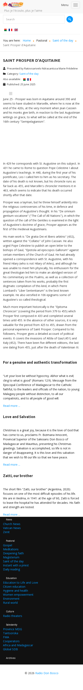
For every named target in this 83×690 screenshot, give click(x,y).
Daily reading (11, 569)
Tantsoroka (10, 633)
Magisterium (11, 557)
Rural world (10, 603)
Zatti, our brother (18, 476)
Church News (11, 524)
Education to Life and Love (20, 582)
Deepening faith (13, 553)
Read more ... (11, 406)
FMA (6, 637)
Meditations (11, 549)
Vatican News (12, 528)
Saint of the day (29, 73)
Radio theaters (12, 616)
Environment (11, 598)
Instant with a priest (16, 565)
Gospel (7, 545)
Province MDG (12, 629)
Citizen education (14, 586)
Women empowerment (18, 594)
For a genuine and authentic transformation (40, 362)
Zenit (6, 532)
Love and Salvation (19, 417)
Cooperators (11, 641)
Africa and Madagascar (18, 645)
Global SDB (10, 649)
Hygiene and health (15, 590)
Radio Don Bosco (46, 673)
